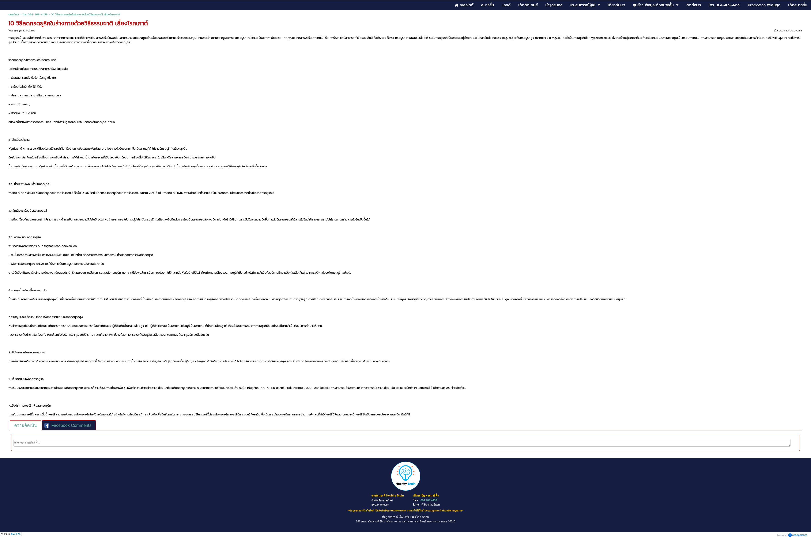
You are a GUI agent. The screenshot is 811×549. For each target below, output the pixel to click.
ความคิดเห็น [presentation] (25, 425)
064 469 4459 (428, 500)
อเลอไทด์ (13, 14)
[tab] (25, 425)
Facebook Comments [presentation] (71, 425)
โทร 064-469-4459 (35, 14)
